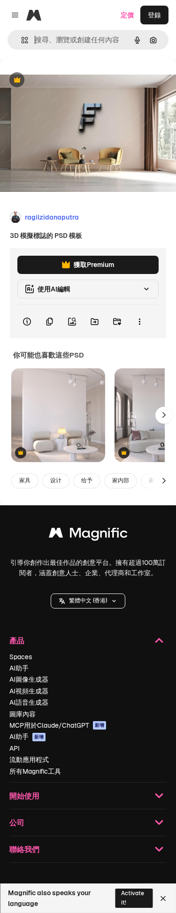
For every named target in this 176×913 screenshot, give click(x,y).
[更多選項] (139, 321)
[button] (88, 601)
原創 (54, 80)
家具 (25, 480)
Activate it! (132, 898)
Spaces (20, 657)
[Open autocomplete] (21, 40)
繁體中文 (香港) (88, 600)
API (14, 748)
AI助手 (19, 668)
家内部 (120, 480)
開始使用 (24, 795)
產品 (16, 640)
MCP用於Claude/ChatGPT (56, 725)
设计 (55, 480)
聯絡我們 (24, 849)
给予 (86, 480)
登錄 (154, 15)
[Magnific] (88, 535)
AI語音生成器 (28, 702)
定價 (127, 15)
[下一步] (163, 415)
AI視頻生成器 (28, 691)
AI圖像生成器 (28, 679)
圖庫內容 (22, 714)
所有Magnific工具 (35, 771)
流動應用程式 (29, 759)
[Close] (163, 898)
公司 (16, 822)
